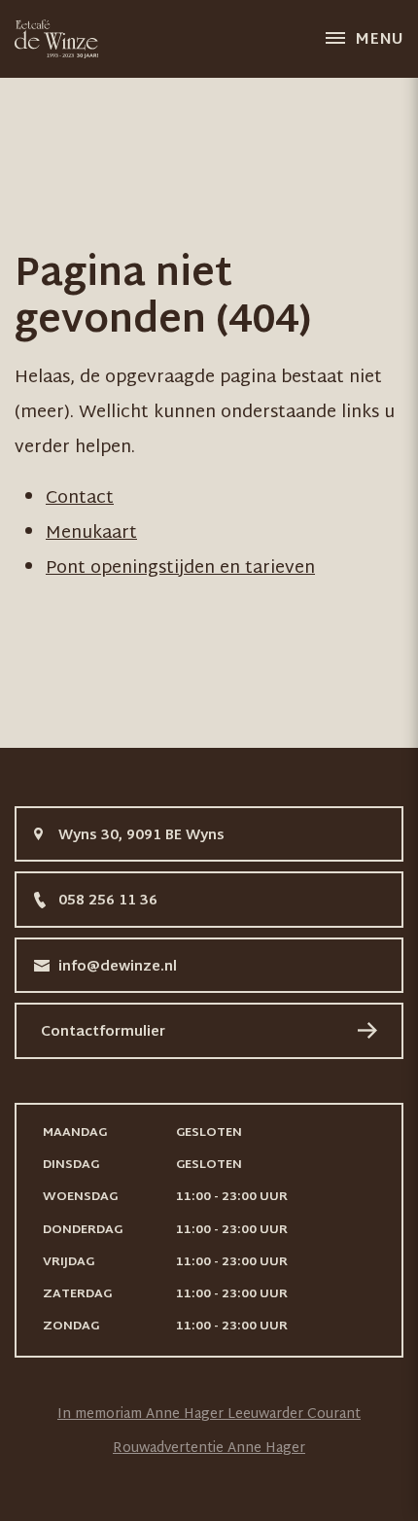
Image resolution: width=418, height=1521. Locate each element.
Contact (80, 498)
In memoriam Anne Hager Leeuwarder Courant (209, 1414)
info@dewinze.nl (117, 967)
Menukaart (91, 533)
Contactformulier (103, 1032)
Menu (379, 40)
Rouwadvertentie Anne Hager (209, 1448)
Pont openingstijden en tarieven (180, 568)
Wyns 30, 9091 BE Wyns (141, 836)
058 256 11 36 (107, 901)
